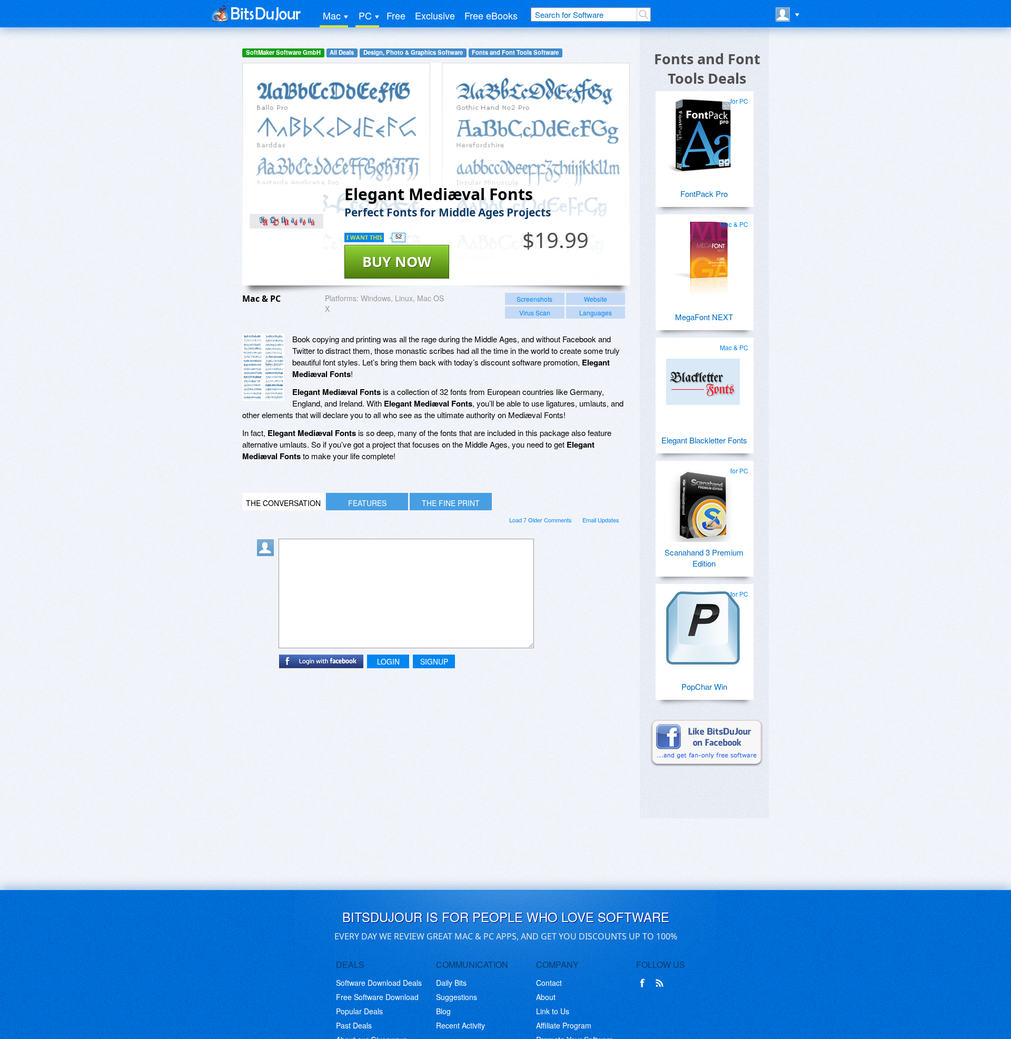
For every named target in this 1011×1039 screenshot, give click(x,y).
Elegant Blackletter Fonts (704, 440)
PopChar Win (704, 686)
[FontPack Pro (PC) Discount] (703, 131)
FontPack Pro (704, 193)
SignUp (434, 661)
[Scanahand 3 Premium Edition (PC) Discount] (703, 500)
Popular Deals (359, 1011)
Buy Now (396, 261)
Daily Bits (451, 982)
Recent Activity (460, 1025)
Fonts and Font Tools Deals (707, 68)
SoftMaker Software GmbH (283, 52)
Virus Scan (534, 312)
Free (395, 15)
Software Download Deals (379, 982)
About (546, 997)
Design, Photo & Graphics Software (413, 52)
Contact (549, 982)
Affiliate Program (563, 1025)
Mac (332, 15)
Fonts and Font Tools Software (515, 52)
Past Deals (354, 1025)
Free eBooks (491, 15)
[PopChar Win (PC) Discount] (703, 624)
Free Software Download (377, 997)
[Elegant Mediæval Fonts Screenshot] (263, 367)
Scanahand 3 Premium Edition (704, 558)
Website (595, 298)
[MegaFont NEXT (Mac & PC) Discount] (703, 254)
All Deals (342, 52)
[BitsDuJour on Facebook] (644, 983)
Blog (443, 1011)
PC (365, 15)
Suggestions (456, 997)
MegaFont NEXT (704, 316)
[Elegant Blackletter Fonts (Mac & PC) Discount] (703, 377)
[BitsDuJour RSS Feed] (661, 983)
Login (388, 661)
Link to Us (552, 1011)
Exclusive (435, 15)
